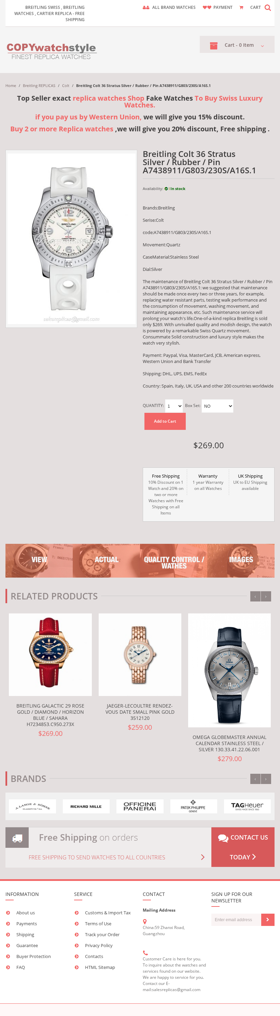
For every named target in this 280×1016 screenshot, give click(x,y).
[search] (267, 7)
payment (223, 7)
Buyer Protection (33, 956)
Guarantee (27, 945)
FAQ (20, 967)
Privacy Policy (99, 945)
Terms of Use (98, 923)
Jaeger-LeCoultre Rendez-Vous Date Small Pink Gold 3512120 (140, 711)
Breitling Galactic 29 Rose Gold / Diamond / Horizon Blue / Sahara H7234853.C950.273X (50, 714)
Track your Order (102, 934)
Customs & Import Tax (108, 913)
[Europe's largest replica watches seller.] (52, 50)
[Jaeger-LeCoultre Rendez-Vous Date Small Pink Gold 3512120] (140, 654)
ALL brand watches (174, 7)
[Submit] (268, 920)
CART (255, 7)
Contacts (94, 956)
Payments (26, 923)
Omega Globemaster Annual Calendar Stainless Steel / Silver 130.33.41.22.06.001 (229, 743)
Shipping (25, 934)
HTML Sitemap (100, 967)
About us (25, 913)
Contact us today (248, 847)
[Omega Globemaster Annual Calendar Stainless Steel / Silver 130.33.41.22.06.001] (229, 670)
